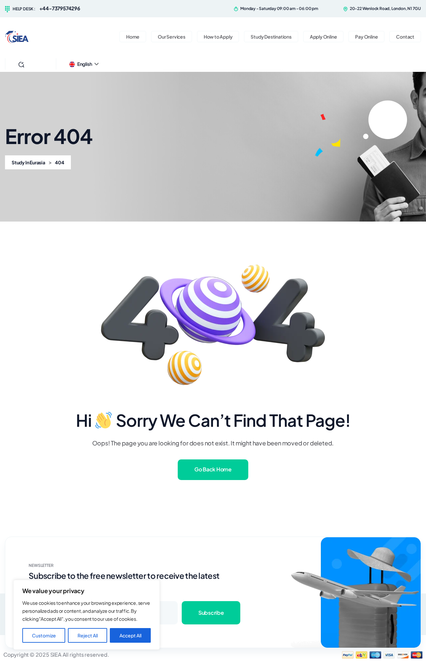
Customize (44, 635)
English (84, 64)
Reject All (88, 635)
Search (35, 64)
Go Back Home (212, 469)
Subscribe (211, 612)
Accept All (130, 635)
